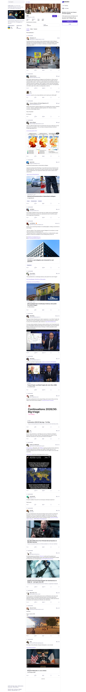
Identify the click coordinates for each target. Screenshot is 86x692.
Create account (70, 21)
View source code (14, 690)
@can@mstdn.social (29, 17)
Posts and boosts (29, 32)
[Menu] (58, 16)
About (13, 689)
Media (31, 29)
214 (27, 20)
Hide (58, 47)
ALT (58, 67)
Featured (35, 29)
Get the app (16, 689)
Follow (54, 16)
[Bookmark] (51, 70)
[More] (59, 70)
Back (29, 2)
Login (70, 24)
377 (33, 20)
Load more (43, 678)
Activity (27, 29)
